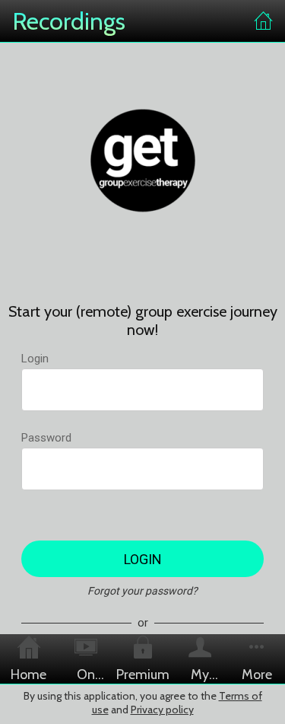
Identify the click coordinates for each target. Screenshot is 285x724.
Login (35, 358)
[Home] (263, 21)
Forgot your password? (142, 591)
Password (46, 438)
